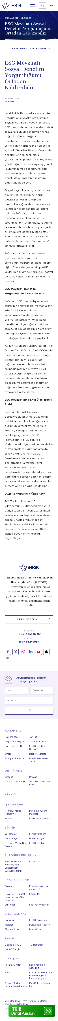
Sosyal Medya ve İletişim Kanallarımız (16, 985)
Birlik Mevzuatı (37, 753)
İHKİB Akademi (37, 834)
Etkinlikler (34, 894)
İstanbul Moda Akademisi (13, 812)
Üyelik (8, 753)
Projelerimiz (11, 886)
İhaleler (9, 924)
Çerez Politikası (12, 1001)
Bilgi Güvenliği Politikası (16, 1004)
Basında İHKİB (13, 944)
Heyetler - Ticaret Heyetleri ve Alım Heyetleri (15, 897)
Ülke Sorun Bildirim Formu (39, 783)
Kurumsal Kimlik (13, 746)
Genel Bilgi (11, 838)
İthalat (33, 777)
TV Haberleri (36, 944)
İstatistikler (35, 929)
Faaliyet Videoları (39, 904)
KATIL (29, 711)
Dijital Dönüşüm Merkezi (38, 812)
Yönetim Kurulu (38, 741)
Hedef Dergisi (12, 949)
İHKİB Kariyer (37, 838)
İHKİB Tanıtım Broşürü (37, 748)
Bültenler (10, 904)
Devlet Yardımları (15, 781)
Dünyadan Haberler (40, 924)
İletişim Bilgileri (13, 964)
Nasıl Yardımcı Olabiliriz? (37, 966)
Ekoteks (9, 818)
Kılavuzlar (34, 861)
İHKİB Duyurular (38, 920)
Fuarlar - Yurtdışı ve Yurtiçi (39, 888)
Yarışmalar (11, 834)
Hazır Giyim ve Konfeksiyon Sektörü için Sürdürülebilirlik (13, 866)
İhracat (9, 777)
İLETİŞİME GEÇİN (27, 619)
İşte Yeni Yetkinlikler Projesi (16, 845)
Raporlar (10, 920)
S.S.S (7, 972)
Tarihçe (33, 737)
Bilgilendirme (12, 929)
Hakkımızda (11, 737)
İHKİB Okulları (37, 843)
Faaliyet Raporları (15, 758)
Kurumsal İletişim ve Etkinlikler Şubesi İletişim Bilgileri (40, 975)
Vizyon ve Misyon (15, 741)
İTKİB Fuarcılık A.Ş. (40, 818)
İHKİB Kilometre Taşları (38, 760)
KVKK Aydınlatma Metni (39, 985)
